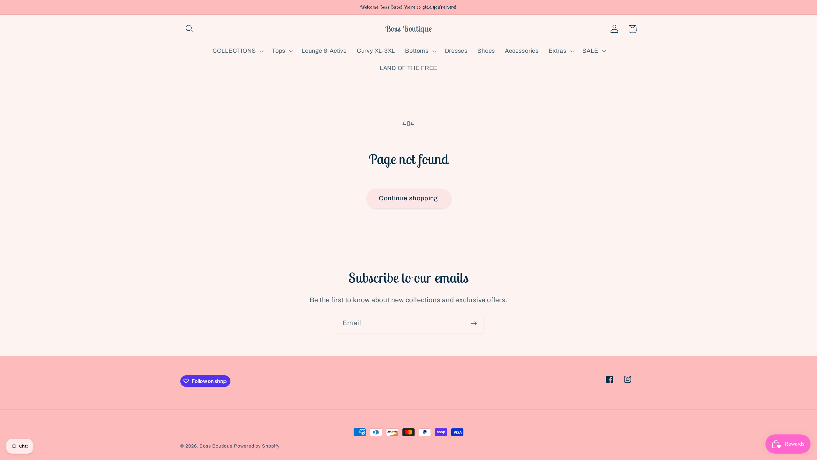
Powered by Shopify (256, 445)
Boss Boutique (216, 445)
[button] (189, 29)
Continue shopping (408, 198)
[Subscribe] (474, 323)
